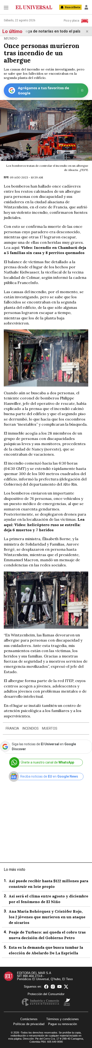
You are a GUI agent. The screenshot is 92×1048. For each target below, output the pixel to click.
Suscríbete (72, 7)
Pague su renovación (62, 1024)
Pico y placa (71, 20)
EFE (6, 177)
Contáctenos (29, 1019)
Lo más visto (14, 869)
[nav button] (6, 7)
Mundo (10, 38)
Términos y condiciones (62, 1019)
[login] (86, 7)
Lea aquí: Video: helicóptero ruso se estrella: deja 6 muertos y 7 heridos (44, 524)
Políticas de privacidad (28, 1024)
